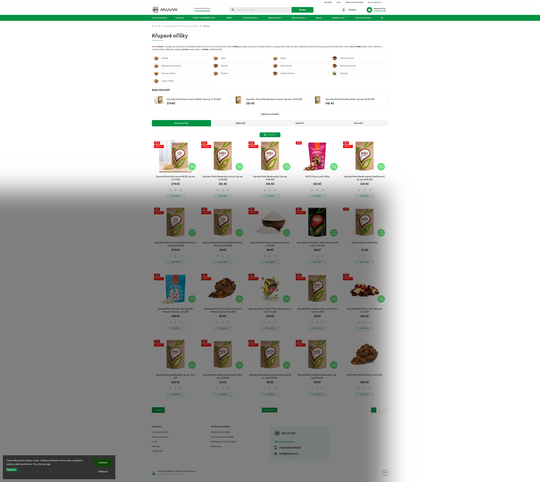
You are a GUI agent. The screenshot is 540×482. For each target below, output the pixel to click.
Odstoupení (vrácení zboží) (223, 441)
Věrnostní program (354, 2)
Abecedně (358, 123)
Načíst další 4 (270, 410)
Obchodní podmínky (220, 432)
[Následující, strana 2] (379, 410)
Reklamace (216, 446)
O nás (154, 441)
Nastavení (11, 470)
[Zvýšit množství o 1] (181, 190)
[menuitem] (161, 18)
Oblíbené (328, 2)
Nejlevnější (240, 123)
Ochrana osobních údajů (222, 436)
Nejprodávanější (181, 123)
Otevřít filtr (271, 134)
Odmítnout (103, 471)
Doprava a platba (160, 436)
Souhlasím (102, 462)
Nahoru (159, 410)
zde (48, 464)
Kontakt (156, 446)
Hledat (302, 10)
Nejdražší (299, 123)
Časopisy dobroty (160, 432)
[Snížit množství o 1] (170, 190)
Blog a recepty (374, 2)
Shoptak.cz (178, 474)
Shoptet (165, 474)
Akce (339, 2)
